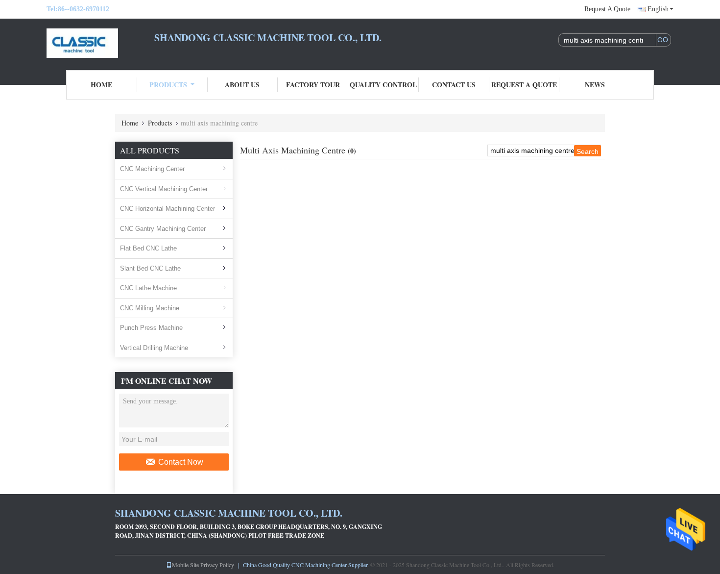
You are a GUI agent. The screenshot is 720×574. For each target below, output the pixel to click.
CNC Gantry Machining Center (163, 228)
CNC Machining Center (152, 169)
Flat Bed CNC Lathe (148, 248)
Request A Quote (607, 9)
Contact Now (180, 462)
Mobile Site (185, 565)
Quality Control (383, 84)
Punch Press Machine (151, 327)
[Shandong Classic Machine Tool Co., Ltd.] (100, 43)
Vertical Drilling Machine (154, 347)
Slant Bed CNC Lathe (150, 268)
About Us (242, 84)
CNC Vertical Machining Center (164, 189)
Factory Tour (313, 84)
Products (168, 84)
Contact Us (454, 84)
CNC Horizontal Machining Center (167, 208)
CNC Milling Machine (149, 308)
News (595, 84)
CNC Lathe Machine (148, 288)
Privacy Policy (217, 565)
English (658, 9)
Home (101, 84)
